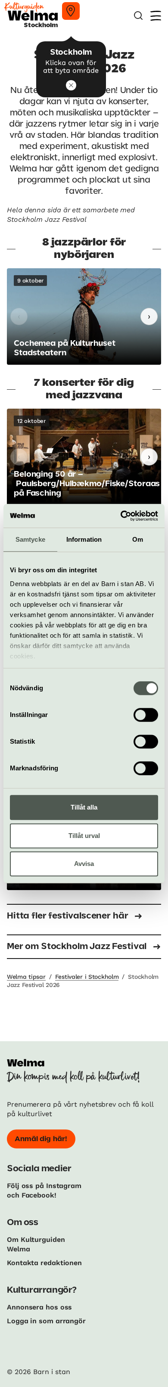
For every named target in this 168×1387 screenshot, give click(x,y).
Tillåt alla (84, 807)
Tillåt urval (84, 835)
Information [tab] (84, 539)
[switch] (146, 715)
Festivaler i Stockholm (87, 976)
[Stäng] (71, 85)
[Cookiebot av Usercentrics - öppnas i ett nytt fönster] (121, 515)
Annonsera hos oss (39, 1307)
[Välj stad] (71, 11)
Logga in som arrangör (46, 1321)
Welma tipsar (26, 976)
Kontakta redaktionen (44, 1263)
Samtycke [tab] (30, 539)
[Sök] (138, 16)
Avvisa (84, 863)
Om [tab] (137, 539)
